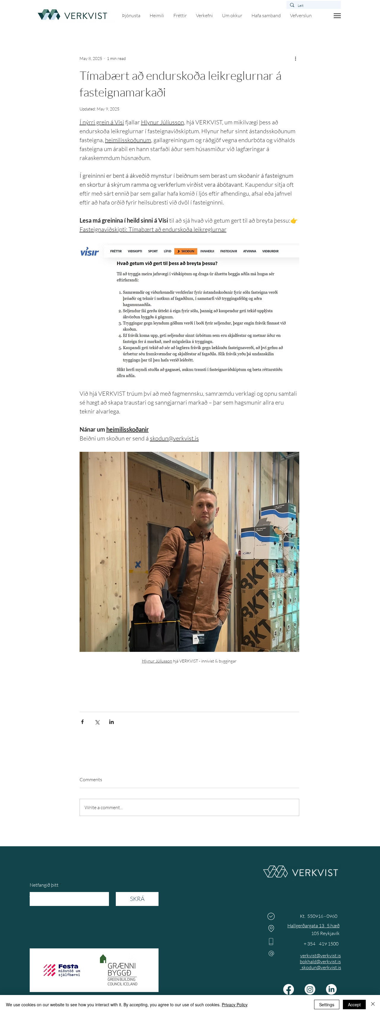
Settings (326, 1004)
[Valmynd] (337, 16)
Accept (354, 1004)
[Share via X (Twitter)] (97, 722)
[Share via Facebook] (82, 722)
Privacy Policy (235, 1004)
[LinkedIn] (331, 989)
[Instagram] (310, 989)
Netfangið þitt (44, 885)
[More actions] (295, 58)
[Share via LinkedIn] (111, 722)
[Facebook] (288, 989)
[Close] (372, 1004)
